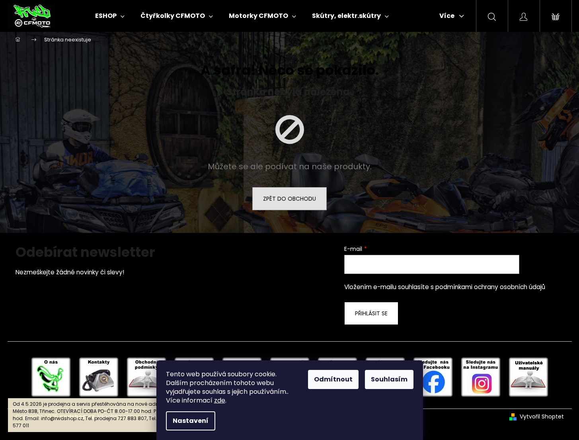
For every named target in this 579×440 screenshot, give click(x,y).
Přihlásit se (371, 313)
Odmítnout (333, 379)
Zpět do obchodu (289, 199)
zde (219, 400)
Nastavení (191, 420)
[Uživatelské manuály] (528, 377)
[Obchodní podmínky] (146, 377)
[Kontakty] (99, 377)
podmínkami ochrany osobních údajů (490, 287)
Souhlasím (389, 379)
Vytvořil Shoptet (542, 416)
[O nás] (51, 377)
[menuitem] (110, 16)
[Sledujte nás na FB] (433, 377)
